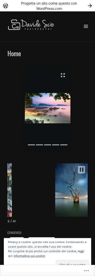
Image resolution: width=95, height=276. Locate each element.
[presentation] (31, 145)
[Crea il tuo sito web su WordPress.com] (47, 5)
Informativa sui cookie (29, 256)
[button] (47, 108)
